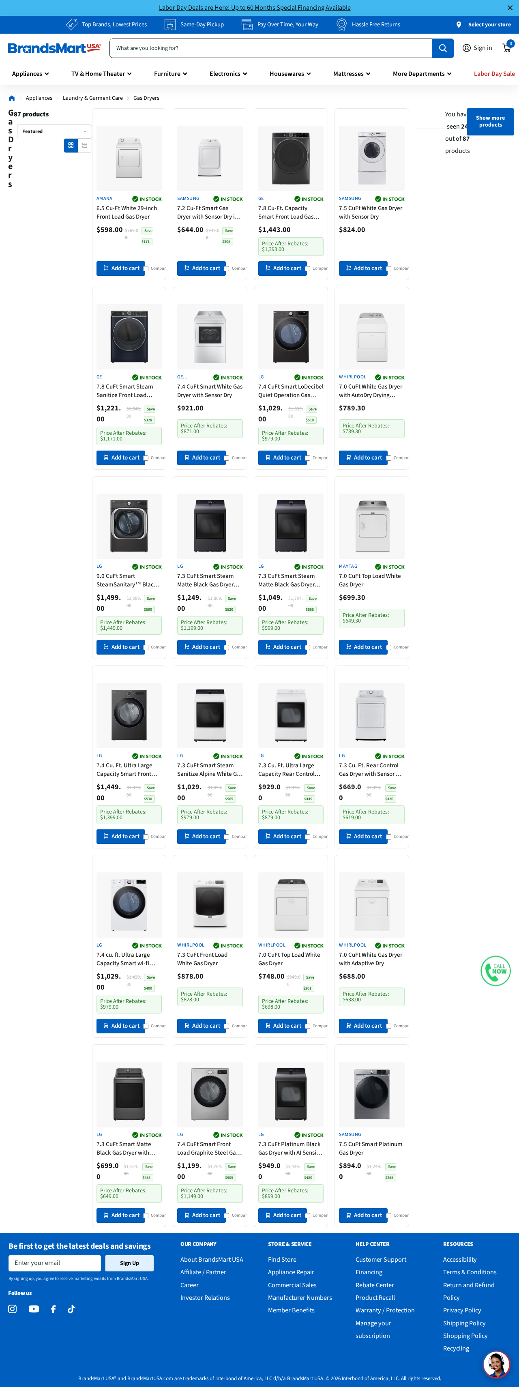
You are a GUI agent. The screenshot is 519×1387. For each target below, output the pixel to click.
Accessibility (460, 1259)
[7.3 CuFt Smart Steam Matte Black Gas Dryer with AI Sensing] (291, 526)
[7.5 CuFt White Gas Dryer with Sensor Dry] (372, 158)
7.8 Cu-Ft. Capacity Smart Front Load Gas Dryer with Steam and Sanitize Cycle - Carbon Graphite (288, 212)
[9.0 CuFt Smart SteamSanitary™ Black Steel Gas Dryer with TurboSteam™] (129, 526)
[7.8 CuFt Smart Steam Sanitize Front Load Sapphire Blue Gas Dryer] (129, 337)
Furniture (167, 73)
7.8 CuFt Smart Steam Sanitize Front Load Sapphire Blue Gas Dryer (127, 390)
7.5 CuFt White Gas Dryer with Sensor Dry (370, 212)
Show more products (490, 121)
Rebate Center (375, 1285)
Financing (369, 1272)
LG (261, 377)
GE (261, 198)
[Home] (11, 98)
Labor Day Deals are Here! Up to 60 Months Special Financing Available (255, 7)
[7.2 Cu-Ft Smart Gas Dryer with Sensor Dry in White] (210, 158)
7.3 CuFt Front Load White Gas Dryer (202, 959)
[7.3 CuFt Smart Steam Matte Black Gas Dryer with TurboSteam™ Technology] (210, 526)
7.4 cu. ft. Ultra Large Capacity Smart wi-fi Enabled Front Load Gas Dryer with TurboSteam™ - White (129, 959)
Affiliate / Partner (203, 1272)
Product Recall (375, 1297)
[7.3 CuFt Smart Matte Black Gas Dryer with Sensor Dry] (129, 1094)
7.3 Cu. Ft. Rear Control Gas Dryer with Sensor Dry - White (371, 769)
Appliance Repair (291, 1272)
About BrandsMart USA (211, 1259)
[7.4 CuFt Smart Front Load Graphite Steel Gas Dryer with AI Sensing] (210, 1094)
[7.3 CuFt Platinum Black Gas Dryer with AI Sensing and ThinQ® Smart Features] (291, 1094)
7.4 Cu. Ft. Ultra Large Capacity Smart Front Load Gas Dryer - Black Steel (125, 769)
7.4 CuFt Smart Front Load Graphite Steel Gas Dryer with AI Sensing (207, 1148)
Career (189, 1285)
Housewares (287, 73)
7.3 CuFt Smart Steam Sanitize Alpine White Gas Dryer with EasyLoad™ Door (209, 769)
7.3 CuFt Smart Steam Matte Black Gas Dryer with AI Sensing (286, 580)
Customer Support (381, 1259)
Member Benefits (291, 1310)
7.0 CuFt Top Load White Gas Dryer (370, 580)
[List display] (84, 145)
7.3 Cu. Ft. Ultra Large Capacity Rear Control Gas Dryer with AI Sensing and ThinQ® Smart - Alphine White (290, 769)
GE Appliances (191, 377)
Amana (105, 198)
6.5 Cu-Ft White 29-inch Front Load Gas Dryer (127, 212)
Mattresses (348, 73)
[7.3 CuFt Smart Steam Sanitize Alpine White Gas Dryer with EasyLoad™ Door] (210, 716)
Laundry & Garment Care (93, 98)
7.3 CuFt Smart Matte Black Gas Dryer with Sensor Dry (124, 1148)
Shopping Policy (465, 1335)
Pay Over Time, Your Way (287, 24)
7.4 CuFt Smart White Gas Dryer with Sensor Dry (209, 390)
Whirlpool (352, 377)
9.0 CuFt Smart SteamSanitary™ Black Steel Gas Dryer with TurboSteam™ (127, 580)
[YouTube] (34, 1308)
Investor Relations (205, 1297)
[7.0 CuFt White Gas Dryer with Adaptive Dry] (372, 905)
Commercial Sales (292, 1285)
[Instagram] (12, 1309)
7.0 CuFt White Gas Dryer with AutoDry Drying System (370, 390)
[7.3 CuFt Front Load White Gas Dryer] (210, 905)
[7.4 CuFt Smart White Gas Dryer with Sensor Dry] (210, 337)
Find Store (282, 1259)
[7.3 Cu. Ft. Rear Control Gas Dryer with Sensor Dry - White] (372, 716)
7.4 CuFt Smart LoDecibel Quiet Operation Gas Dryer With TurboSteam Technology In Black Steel (291, 390)
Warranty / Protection (385, 1310)
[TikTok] (71, 1309)
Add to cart (125, 268)
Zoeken (443, 48)
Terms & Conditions (470, 1272)
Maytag (348, 566)
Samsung (188, 198)
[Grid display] (70, 145)
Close (510, 8)
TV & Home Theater (98, 73)
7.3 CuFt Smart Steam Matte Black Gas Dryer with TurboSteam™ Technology (205, 580)
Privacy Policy (462, 1310)
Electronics (225, 73)
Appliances (27, 73)
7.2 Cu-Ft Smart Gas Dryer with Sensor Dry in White (207, 212)
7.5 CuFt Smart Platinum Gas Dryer (371, 1148)
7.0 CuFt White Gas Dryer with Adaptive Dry (370, 959)
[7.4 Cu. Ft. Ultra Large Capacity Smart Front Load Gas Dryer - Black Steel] (129, 716)
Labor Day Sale (494, 73)
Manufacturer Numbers (300, 1297)
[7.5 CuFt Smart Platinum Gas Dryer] (372, 1094)
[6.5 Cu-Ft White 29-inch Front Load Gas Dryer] (129, 158)
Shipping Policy (464, 1323)
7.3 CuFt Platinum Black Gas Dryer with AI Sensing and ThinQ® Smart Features (290, 1148)
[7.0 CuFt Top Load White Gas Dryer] (372, 526)
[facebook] (53, 1309)
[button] (495, 971)
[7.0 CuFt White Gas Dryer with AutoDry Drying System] (372, 337)
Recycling (456, 1348)
